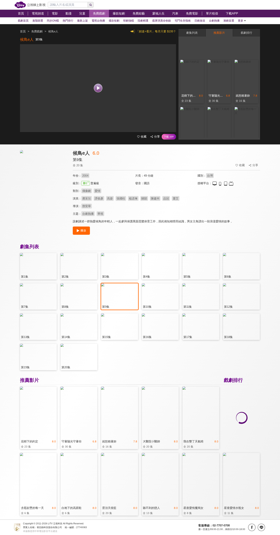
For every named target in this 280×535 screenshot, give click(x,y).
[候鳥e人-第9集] (44, 184)
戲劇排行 (246, 32)
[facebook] (252, 527)
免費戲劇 (37, 31)
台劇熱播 (88, 213)
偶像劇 (86, 190)
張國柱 (121, 198)
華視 (100, 213)
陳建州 (155, 198)
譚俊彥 (99, 198)
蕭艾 (175, 198)
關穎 (144, 198)
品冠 (166, 198)
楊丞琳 (133, 198)
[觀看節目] (98, 88)
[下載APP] (169, 137)
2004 (85, 175)
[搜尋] (91, 5)
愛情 (97, 190)
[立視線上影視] (30, 5)
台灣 (210, 175)
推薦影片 (219, 32)
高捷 (110, 198)
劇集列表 (192, 32)
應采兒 (86, 198)
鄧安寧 (86, 206)
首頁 (23, 31)
